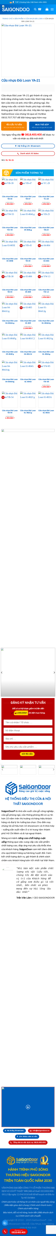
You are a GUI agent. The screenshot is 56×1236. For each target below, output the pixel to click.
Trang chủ (7, 19)
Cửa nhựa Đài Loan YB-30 (10, 291)
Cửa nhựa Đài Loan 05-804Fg (10, 353)
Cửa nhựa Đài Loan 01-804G (28, 380)
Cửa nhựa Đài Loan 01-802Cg (28, 411)
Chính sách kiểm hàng (28, 1208)
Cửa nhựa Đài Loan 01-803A (46, 411)
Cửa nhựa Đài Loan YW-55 (10, 229)
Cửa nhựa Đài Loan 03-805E (10, 260)
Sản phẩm (19, 19)
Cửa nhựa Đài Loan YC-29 (46, 198)
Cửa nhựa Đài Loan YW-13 (46, 291)
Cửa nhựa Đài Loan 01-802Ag (46, 353)
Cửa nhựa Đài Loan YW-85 (46, 380)
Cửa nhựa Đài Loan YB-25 (46, 229)
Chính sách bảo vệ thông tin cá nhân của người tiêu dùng (28, 1202)
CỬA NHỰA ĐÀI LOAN (34, 19)
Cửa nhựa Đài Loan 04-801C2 (28, 353)
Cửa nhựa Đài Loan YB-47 (28, 198)
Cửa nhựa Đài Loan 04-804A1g (10, 322)
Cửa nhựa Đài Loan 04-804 (46, 260)
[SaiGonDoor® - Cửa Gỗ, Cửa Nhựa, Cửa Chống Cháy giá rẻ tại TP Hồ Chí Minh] (16, 9)
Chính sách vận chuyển (30, 1216)
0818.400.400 (18, 1232)
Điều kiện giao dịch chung (17, 1205)
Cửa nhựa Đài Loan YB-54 (10, 411)
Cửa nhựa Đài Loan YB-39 (10, 198)
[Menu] (52, 9)
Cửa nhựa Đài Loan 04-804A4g (10, 380)
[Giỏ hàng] (47, 9)
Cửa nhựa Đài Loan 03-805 (28, 322)
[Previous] (1, 673)
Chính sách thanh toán (40, 1205)
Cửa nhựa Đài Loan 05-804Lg (28, 229)
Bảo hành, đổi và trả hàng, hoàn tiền (20, 1212)
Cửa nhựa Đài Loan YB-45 (28, 260)
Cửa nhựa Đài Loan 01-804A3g (46, 322)
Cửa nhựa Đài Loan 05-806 (28, 291)
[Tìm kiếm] (35, 9)
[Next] (54, 673)
